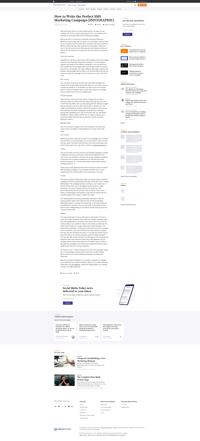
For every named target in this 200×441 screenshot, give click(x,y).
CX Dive (72, 1)
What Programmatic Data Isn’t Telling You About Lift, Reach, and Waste (136, 102)
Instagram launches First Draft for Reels (136, 65)
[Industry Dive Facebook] (58, 406)
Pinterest (106, 9)
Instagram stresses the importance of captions (137, 51)
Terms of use (91, 435)
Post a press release (131, 176)
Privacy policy (83, 435)
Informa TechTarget (106, 427)
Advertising (104, 404)
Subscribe (143, 5)
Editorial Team (84, 407)
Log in (102, 412)
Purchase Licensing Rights (87, 415)
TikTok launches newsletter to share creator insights (136, 73)
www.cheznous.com (100, 145)
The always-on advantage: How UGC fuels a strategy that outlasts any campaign (136, 91)
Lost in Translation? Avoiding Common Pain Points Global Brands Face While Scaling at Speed (135, 114)
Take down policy (101, 435)
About (81, 404)
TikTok (87, 9)
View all (123, 123)
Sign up (127, 34)
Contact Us (83, 410)
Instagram (93, 9)
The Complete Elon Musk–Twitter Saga (89, 378)
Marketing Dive (79, 1)
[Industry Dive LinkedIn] (55, 406)
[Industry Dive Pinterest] (68, 406)
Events (74, 5)
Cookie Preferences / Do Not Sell (116, 435)
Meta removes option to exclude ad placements (137, 58)
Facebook (81, 9)
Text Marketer (75, 264)
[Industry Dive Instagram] (65, 406)
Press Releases (82, 5)
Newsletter (83, 412)
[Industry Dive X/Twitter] (62, 406)
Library (69, 5)
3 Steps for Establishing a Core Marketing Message (91, 359)
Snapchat (99, 9)
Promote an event (131, 204)
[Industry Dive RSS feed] (72, 406)
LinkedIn (119, 9)
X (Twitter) (112, 9)
